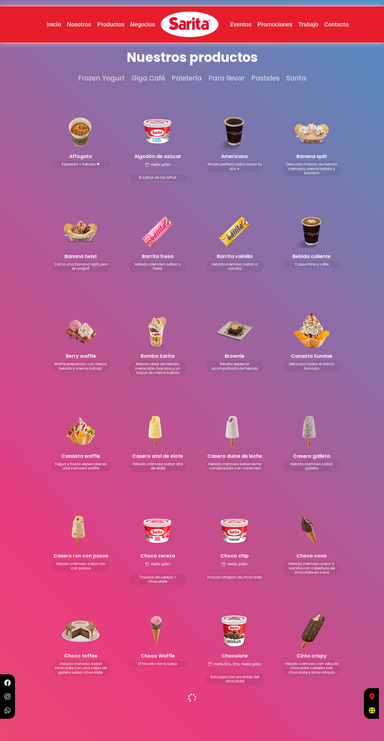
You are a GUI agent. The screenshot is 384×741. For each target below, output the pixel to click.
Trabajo (308, 24)
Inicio (53, 24)
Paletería (187, 78)
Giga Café (148, 78)
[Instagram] (7, 696)
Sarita (296, 78)
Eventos (240, 24)
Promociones (274, 24)
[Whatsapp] (7, 710)
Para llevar (226, 78)
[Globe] (372, 710)
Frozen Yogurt (101, 78)
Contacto (336, 24)
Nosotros (79, 24)
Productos (110, 24)
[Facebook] (7, 683)
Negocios (142, 24)
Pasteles (265, 78)
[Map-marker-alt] (372, 696)
